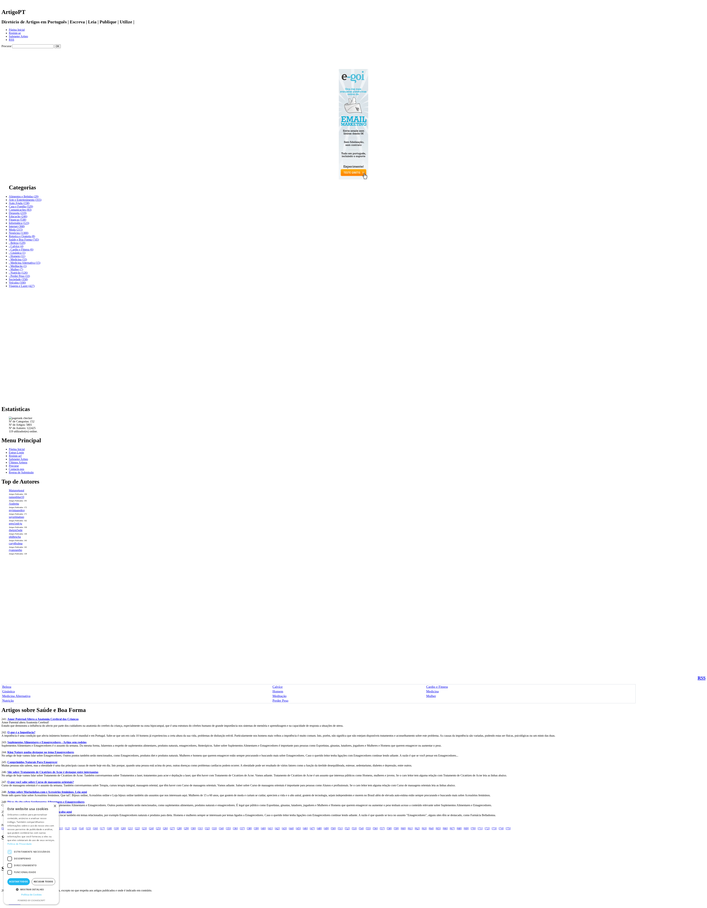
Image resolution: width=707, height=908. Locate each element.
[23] (144, 828)
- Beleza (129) (17, 242)
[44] (291, 828)
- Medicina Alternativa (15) (24, 262)
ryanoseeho (15, 550)
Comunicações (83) (20, 209)
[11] (60, 828)
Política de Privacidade (19, 843)
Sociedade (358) (18, 279)
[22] (137, 828)
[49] (326, 828)
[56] (375, 828)
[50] (333, 828)
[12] (67, 828)
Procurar (14, 465)
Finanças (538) (17, 219)
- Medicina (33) (18, 259)
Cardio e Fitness (437, 687)
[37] (242, 828)
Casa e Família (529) (21, 206)
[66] (445, 828)
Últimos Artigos (18, 462)
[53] (354, 828)
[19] (116, 828)
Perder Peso (280, 700)
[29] (186, 828)
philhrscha (15, 536)
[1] (3, 828)
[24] (151, 828)
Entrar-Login (16, 452)
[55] (368, 828)
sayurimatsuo (16, 517)
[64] (431, 828)
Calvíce (277, 687)
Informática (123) (19, 223)
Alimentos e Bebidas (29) (23, 196)
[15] (88, 828)
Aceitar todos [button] (18, 881)
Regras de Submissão (21, 472)
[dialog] (31, 853)
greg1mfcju (15, 523)
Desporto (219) (18, 213)
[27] (172, 828)
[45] (298, 828)
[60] (403, 828)
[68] (459, 828)
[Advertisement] (353, 49)
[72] (487, 828)
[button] (31, 889)
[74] (501, 828)
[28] (179, 828)
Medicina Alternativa (16, 696)
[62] (417, 828)
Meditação (279, 696)
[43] (284, 828)
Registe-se (15, 33)
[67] (452, 828)
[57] (382, 828)
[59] (396, 828)
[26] (165, 828)
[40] (263, 828)
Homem (277, 691)
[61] (410, 828)
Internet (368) (17, 226)
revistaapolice (17, 510)
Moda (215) (16, 229)
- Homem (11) (17, 256)
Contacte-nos (16, 469)
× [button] (54, 806)
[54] (361, 828)
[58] (389, 828)
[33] (214, 828)
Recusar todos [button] (43, 881)
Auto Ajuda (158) (19, 203)
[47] (312, 828)
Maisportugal (16, 490)
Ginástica (8, 691)
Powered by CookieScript (31, 900)
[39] (256, 828)
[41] (270, 828)
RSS (11, 39)
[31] (200, 828)
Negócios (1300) (18, 233)
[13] (74, 828)
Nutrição (8, 700)
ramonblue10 (16, 497)
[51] (340, 828)
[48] (319, 828)
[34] (221, 828)
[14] (81, 828)
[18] (109, 828)
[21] (130, 828)
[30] (193, 828)
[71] (480, 828)
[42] (277, 828)
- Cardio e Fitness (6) (21, 249)
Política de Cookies (31, 894)
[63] (424, 828)
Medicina (432, 691)
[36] (235, 828)
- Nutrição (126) (18, 272)
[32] (207, 828)
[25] (158, 828)
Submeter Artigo (18, 36)
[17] (102, 828)
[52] (347, 828)
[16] (95, 828)
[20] (123, 828)
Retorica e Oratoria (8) (22, 236)
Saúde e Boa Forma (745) (24, 239)
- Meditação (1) (18, 266)
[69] (466, 828)
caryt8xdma (15, 543)
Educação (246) (18, 216)
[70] (473, 828)
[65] (438, 828)
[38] (249, 828)
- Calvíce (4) (16, 246)
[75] (508, 828)
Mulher (431, 696)
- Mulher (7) (16, 269)
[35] (228, 828)
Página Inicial (17, 29)
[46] (305, 828)
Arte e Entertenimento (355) (25, 199)
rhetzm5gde (15, 530)
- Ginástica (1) (17, 252)
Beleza (6, 687)
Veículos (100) (17, 282)
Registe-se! (15, 455)
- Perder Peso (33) (19, 276)
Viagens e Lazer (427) (22, 286)
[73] (494, 828)
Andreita (14, 503)
